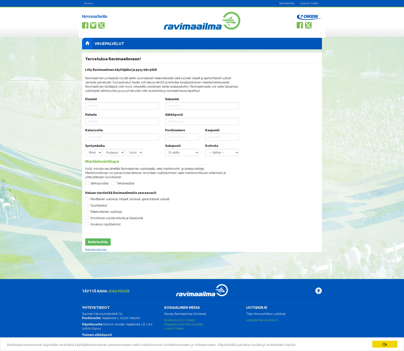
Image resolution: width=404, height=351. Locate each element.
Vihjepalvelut (109, 43)
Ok (385, 344)
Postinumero (175, 130)
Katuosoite (94, 130)
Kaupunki (212, 130)
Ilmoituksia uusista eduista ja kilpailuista (116, 218)
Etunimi (91, 99)
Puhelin (91, 114)
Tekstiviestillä (125, 183)
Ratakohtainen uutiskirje (106, 211)
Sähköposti (174, 114)
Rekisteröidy (287, 3)
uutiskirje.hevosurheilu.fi (262, 320)
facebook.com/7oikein (179, 320)
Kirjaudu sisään (309, 3)
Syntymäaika (95, 145)
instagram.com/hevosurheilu (183, 324)
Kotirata (211, 145)
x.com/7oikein (174, 328)
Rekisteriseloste (95, 249)
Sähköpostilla (99, 183)
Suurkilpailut (98, 205)
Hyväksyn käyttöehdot (105, 224)
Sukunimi (172, 99)
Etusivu (88, 3)
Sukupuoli (173, 145)
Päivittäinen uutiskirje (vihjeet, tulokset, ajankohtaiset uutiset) (130, 199)
